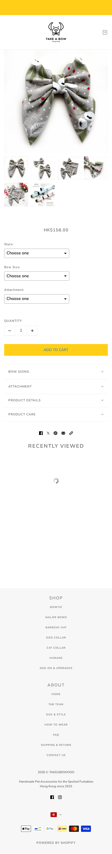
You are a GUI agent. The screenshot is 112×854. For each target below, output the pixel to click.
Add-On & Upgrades (56, 668)
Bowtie (56, 607)
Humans (56, 658)
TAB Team (56, 704)
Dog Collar (56, 638)
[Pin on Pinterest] (55, 433)
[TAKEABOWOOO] (56, 32)
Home (56, 694)
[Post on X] (48, 433)
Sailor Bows (56, 617)
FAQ (56, 735)
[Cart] (105, 32)
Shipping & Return (56, 745)
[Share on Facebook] (41, 433)
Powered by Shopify (56, 843)
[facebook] (52, 797)
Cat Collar (56, 648)
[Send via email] (63, 433)
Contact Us (56, 755)
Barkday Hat (56, 627)
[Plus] (32, 331)
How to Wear (56, 725)
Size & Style (56, 714)
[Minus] (9, 331)
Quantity (13, 321)
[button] (71, 433)
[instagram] (60, 797)
